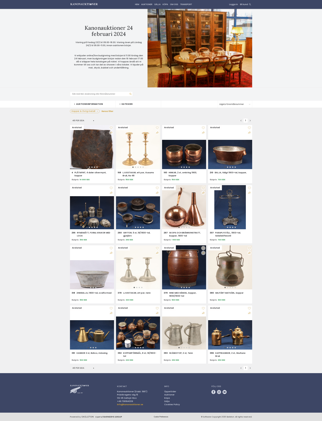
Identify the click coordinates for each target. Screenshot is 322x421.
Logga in (233, 4)
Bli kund (244, 4)
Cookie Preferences (161, 417)
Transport (186, 4)
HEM (137, 4)
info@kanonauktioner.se (130, 404)
